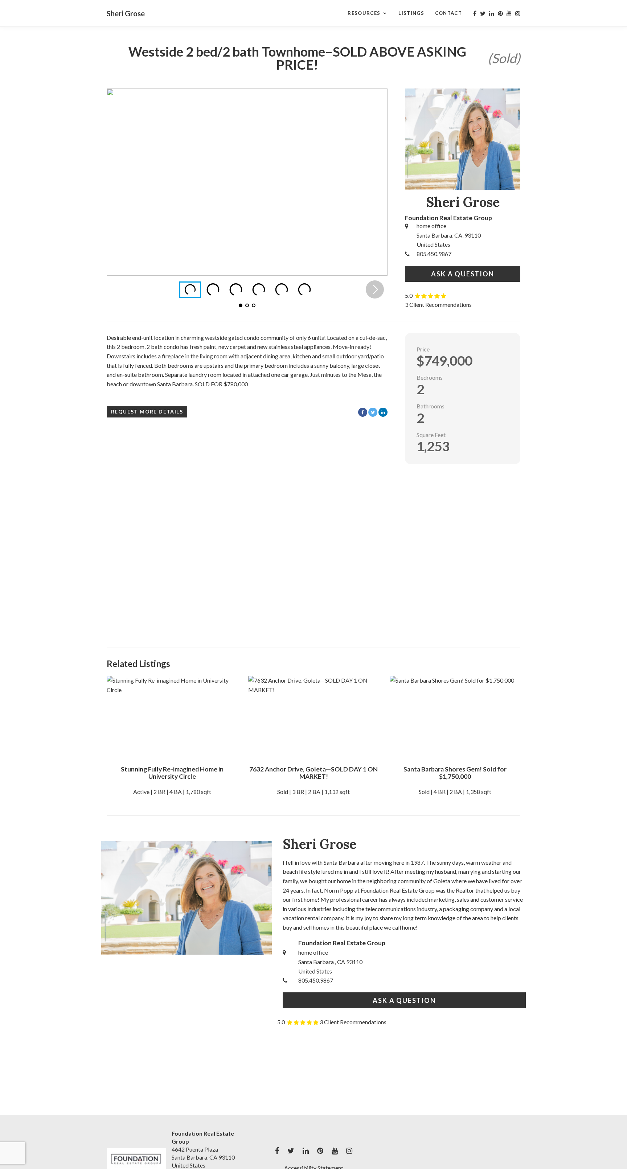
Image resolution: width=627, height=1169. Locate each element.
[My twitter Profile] (482, 13)
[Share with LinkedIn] (383, 412)
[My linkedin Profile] (491, 13)
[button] (375, 182)
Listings (411, 13)
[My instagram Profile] (517, 13)
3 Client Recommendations (438, 304)
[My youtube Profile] (509, 13)
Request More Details (147, 411)
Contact (448, 13)
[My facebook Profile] (474, 13)
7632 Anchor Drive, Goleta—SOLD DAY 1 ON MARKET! (313, 772)
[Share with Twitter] (372, 412)
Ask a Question (462, 274)
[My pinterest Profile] (500, 13)
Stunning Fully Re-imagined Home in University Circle (172, 772)
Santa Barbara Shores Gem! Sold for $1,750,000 (455, 772)
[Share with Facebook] (362, 412)
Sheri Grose (126, 13)
